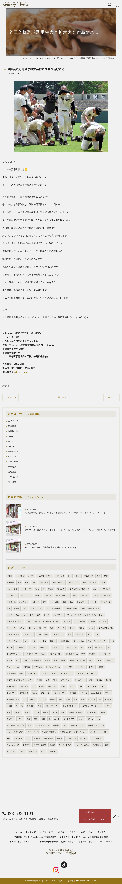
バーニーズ (84, 595)
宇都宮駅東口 (64, 641)
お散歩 (100, 667)
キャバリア (43, 647)
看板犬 (90, 719)
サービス (12, 467)
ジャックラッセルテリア (90, 608)
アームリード (80, 680)
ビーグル (42, 641)
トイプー (32, 647)
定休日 (22, 751)
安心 (37, 589)
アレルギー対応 (55, 654)
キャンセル (32, 751)
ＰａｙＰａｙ (91, 712)
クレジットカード (75, 712)
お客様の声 (13, 431)
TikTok (20, 719)
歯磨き (103, 712)
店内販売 (12, 482)
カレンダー (44, 582)
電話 (42, 751)
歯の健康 (66, 621)
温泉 (98, 576)
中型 (83, 654)
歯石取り (92, 654)
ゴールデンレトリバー (101, 595)
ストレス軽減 (79, 621)
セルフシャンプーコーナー (91, 706)
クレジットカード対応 (99, 732)
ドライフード (105, 654)
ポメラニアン (26, 595)
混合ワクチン (32, 673)
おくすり (26, 745)
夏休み (59, 738)
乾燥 (68, 699)
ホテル (11, 441)
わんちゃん (23, 602)
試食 (21, 673)
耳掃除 (39, 680)
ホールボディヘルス (77, 660)
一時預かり (13, 451)
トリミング (13, 477)
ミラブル (42, 699)
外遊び (91, 667)
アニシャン (45, 693)
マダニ (99, 680)
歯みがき (108, 699)
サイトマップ (106, 842)
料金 (26, 582)
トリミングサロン (62, 595)
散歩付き (83, 738)
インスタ (91, 699)
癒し (89, 634)
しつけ (9, 706)
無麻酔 (51, 589)
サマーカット (66, 680)
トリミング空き (60, 660)
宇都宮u (56, 725)
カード (57, 719)
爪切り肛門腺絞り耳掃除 (43, 738)
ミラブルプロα (69, 719)
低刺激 (16, 608)
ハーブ (93, 602)
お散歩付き (18, 738)
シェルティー (82, 602)
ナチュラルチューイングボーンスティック (43, 621)
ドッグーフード (13, 699)
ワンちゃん (11, 628)
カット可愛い (73, 582)
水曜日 (81, 628)
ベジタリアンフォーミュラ (35, 654)
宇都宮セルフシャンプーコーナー (73, 732)
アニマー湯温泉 (40, 745)
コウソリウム (12, 595)
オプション (11, 751)
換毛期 (52, 699)
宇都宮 (9, 576)
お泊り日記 (38, 667)
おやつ (108, 706)
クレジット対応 (97, 738)
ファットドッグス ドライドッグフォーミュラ (85, 615)
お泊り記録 (11, 602)
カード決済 (52, 751)
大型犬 (22, 628)
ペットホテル (12, 589)
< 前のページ (10, 397)
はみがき (91, 621)
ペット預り (68, 667)
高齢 (69, 634)
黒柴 (52, 628)
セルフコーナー (15, 446)
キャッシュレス (13, 745)
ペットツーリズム (82, 745)
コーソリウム (78, 641)
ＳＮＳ (36, 712)
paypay (9, 647)
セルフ (27, 712)
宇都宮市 (26, 667)
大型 (96, 634)
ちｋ (63, 712)
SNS (8, 738)
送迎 (69, 576)
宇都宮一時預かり (49, 732)
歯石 (82, 647)
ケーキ (41, 686)
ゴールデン (109, 660)
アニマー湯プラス (42, 725)
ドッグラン (81, 667)
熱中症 (45, 712)
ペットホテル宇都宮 (15, 732)
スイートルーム (13, 667)
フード (46, 615)
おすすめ (17, 712)
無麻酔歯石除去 (70, 608)
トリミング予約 (32, 732)
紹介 (28, 738)
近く (33, 686)
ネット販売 (11, 673)
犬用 (39, 634)
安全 (8, 608)
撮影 (28, 719)
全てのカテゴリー (16, 421)
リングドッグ (71, 738)
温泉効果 (10, 582)
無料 (36, 719)
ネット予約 (79, 634)
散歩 (91, 660)
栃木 (89, 647)
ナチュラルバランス (15, 621)
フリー (108, 693)
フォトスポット (36, 608)
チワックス (99, 647)
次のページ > (111, 397)
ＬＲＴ (102, 686)
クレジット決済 (65, 745)
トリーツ (83, 693)
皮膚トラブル (68, 602)
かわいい (71, 628)
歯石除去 (60, 589)
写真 (34, 582)
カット (102, 582)
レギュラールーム (53, 667)
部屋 (30, 725)
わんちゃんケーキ (14, 641)
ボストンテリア (58, 634)
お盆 (112, 641)
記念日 (72, 686)
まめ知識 (12, 472)
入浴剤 (47, 660)
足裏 (47, 680)
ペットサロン (28, 634)
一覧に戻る (61, 397)
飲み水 (108, 680)
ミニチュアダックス (105, 628)
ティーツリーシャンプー (97, 641)
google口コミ (96, 693)
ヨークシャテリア (89, 582)
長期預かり (97, 745)
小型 (33, 641)
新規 (75, 595)
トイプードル (26, 589)
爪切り (34, 693)
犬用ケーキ (11, 686)
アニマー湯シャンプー (15, 725)
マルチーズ (20, 647)
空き (75, 699)
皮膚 (106, 576)
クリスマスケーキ (14, 654)
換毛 (39, 706)
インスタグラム (71, 654)
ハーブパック (105, 589)
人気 (8, 712)
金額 (24, 699)
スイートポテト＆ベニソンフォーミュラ (56, 673)
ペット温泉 (54, 602)
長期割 (52, 745)
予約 (19, 582)
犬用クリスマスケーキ (32, 660)
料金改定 (30, 706)
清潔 (25, 608)
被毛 (55, 680)
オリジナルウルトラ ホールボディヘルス (23, 615)
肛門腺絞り (23, 693)
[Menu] (117, 4)
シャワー (10, 719)
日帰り (99, 660)
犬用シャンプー (60, 693)
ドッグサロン (57, 647)
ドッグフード (58, 615)
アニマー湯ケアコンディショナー (20, 680)
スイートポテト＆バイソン (86, 673)
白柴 (46, 634)
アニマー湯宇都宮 (54, 608)
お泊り (77, 576)
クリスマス (52, 686)
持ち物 (32, 699)
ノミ (91, 680)
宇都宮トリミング (78, 725)
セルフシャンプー (44, 576)
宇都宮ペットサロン (96, 725)
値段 (43, 719)
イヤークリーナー (52, 706)
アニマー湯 (88, 576)
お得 (83, 699)
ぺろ (98, 719)
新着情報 (5, 386)
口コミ (54, 712)
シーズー (47, 595)
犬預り (9, 660)
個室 (44, 602)
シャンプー (11, 693)
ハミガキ (35, 602)
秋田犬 (52, 641)
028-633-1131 (20, 371)
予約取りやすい (58, 582)
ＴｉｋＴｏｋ (91, 686)
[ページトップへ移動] (116, 816)
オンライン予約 (34, 628)
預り (17, 660)
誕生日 (11, 436)
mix (94, 589)
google (81, 719)
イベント (12, 456)
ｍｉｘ (90, 628)
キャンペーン (14, 462)
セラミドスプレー (70, 706)
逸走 (65, 725)
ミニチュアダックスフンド (78, 589)
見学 (107, 745)
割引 (61, 699)
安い (26, 641)
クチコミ (73, 693)
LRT (80, 686)
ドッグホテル (71, 647)
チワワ (38, 595)
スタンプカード (13, 634)
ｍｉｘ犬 (102, 621)
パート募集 (23, 686)
